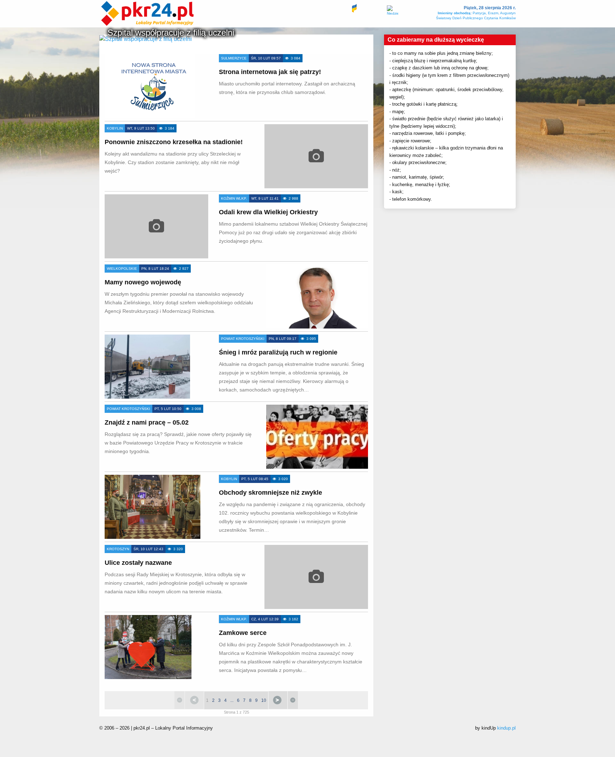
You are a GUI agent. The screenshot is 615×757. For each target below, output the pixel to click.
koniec (293, 700)
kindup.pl (506, 728)
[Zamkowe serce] (148, 647)
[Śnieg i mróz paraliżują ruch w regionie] (147, 367)
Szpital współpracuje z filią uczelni (170, 32)
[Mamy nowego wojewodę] (317, 296)
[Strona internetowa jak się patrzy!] (150, 86)
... (231, 700)
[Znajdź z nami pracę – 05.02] (317, 437)
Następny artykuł (278, 700)
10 (263, 700)
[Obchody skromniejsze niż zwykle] (152, 507)
